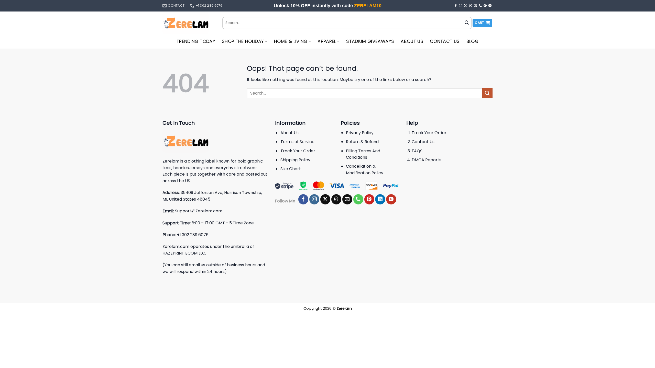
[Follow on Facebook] (455, 6)
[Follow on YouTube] (490, 6)
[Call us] (480, 6)
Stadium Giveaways (370, 41)
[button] (482, 23)
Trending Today (196, 41)
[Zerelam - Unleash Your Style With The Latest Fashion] (188, 23)
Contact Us (445, 41)
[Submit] (466, 23)
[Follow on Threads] (470, 6)
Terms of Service (297, 142)
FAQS (417, 151)
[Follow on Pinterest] (485, 6)
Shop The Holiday (243, 41)
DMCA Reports (426, 160)
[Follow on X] (465, 6)
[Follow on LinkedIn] (380, 199)
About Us (412, 41)
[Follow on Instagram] (460, 6)
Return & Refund (362, 142)
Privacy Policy (360, 133)
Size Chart (290, 169)
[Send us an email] (475, 6)
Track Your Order (297, 151)
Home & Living (291, 41)
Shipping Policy (295, 160)
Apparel (327, 41)
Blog (472, 41)
